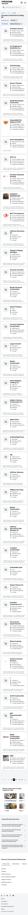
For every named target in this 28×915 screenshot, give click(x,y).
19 (22, 779)
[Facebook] (4, 895)
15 (11, 779)
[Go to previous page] (3, 780)
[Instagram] (10, 895)
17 (16, 779)
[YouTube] (13, 895)
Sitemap (2, 909)
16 (14, 779)
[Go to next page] (25, 780)
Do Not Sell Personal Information (7, 906)
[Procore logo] (7, 2)
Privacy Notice (4, 901)
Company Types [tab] (6, 863)
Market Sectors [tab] (15, 863)
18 (19, 779)
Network (5, 3)
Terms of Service (4, 903)
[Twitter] (7, 895)
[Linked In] (1, 895)
